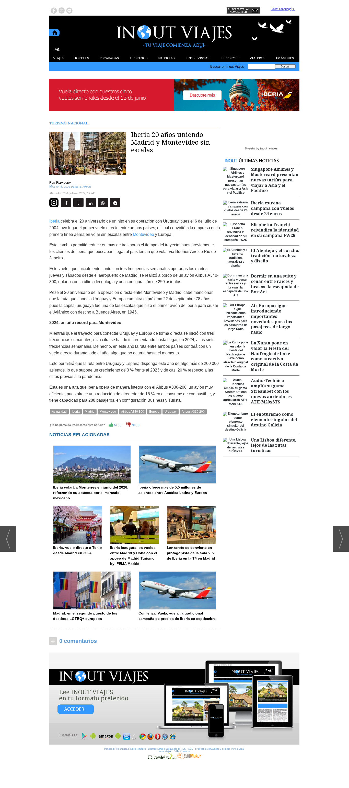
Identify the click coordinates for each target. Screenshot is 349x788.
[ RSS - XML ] (186, 749)
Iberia (54, 221)
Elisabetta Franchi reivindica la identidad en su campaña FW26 (275, 230)
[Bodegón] (174, 699)
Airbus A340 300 (132, 411)
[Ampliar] (87, 173)
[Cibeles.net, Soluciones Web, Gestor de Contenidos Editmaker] (162, 758)
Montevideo (143, 234)
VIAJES (58, 58)
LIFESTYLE (230, 58)
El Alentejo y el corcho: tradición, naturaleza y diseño (275, 256)
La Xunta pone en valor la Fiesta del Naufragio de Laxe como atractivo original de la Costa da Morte (274, 356)
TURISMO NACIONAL (68, 123)
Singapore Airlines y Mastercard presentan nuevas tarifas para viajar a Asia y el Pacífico (274, 180)
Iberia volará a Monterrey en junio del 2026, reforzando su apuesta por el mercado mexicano (90, 492)
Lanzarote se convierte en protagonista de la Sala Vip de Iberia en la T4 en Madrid (191, 553)
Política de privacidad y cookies (213, 749)
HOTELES (81, 58)
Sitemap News (156, 749)
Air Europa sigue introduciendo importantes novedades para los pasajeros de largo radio (271, 319)
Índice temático (138, 749)
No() (135, 425)
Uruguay (171, 411)
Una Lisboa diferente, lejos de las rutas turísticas (273, 445)
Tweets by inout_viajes (261, 148)
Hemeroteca (120, 749)
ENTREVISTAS (198, 58)
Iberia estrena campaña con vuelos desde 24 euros (272, 208)
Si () (117, 425)
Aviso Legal (238, 749)
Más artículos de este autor (70, 186)
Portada (108, 749)
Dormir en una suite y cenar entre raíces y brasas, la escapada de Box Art (275, 284)
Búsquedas (171, 749)
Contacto (185, 751)
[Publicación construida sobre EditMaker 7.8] (189, 758)
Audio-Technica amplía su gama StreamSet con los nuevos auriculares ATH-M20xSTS (271, 391)
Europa (154, 411)
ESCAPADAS (109, 58)
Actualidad (59, 411)
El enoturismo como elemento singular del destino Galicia (274, 419)
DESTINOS (139, 58)
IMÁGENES (285, 58)
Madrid (90, 411)
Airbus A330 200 (193, 411)
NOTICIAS (166, 58)
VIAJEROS (257, 58)
